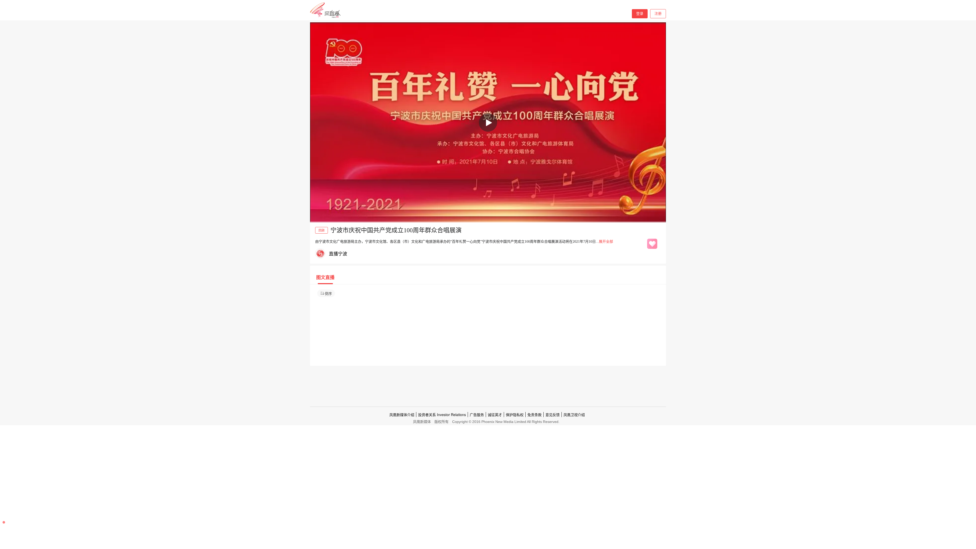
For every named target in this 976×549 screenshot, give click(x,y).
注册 (658, 14)
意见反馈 (552, 414)
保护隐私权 (515, 414)
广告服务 (477, 414)
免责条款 (534, 414)
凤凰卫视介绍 (574, 414)
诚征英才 (495, 414)
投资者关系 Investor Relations (442, 414)
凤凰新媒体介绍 (401, 414)
